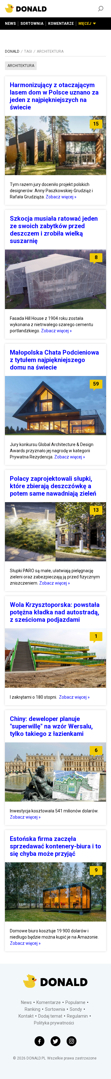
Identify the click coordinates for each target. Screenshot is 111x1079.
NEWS (10, 23)
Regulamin (77, 1016)
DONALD (12, 51)
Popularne (75, 1002)
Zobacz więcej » (61, 196)
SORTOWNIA (31, 23)
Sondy (76, 1009)
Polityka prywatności (54, 1022)
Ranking (32, 1009)
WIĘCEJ (84, 23)
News (26, 1002)
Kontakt (26, 1016)
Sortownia (55, 1009)
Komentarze (48, 1002)
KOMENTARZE (61, 23)
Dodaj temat (50, 1016)
